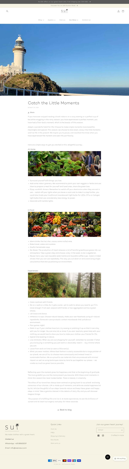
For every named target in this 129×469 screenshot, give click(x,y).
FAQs (52, 432)
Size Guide (55, 440)
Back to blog (66, 410)
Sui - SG (61, 464)
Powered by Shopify (69, 464)
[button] (7, 11)
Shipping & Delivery (58, 436)
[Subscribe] (121, 430)
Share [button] (32, 112)
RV (108, 457)
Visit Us (54, 429)
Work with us (55, 443)
